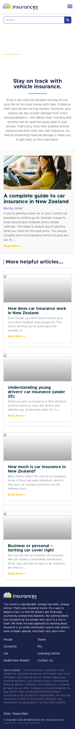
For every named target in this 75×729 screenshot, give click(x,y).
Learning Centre (49, 653)
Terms (7, 713)
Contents (10, 646)
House (8, 639)
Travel (42, 639)
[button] (70, 6)
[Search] (67, 20)
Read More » (13, 246)
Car (6, 653)
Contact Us (45, 660)
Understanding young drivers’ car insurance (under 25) (36, 392)
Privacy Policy (20, 713)
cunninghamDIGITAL (29, 723)
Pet (40, 646)
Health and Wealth (16, 660)
